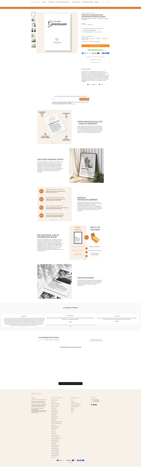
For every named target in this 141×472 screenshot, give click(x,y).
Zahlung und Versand (75, 403)
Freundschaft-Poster (55, 413)
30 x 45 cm (91, 38)
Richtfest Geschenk (54, 440)
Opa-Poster (53, 431)
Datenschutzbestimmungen (76, 405)
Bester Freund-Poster (55, 405)
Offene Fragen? (95, 62)
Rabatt (72, 411)
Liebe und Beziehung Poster (56, 423)
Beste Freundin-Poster (55, 403)
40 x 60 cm (98, 38)
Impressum (73, 401)
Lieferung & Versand (96, 59)
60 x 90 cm (85, 41)
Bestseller (52, 2)
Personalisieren (95, 45)
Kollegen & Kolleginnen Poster (56, 421)
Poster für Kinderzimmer (55, 436)
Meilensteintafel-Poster (55, 426)
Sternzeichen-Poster (55, 447)
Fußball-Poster (54, 415)
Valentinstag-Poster (55, 455)
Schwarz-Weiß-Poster (55, 442)
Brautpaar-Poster (54, 406)
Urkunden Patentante (55, 452)
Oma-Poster (53, 430)
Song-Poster (53, 443)
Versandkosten (90, 24)
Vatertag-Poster (54, 457)
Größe (87, 36)
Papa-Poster (53, 433)
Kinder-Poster (53, 420)
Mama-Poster (53, 425)
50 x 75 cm (105, 38)
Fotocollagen (76, 2)
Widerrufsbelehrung (74, 406)
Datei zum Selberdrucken (94, 41)
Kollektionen (88, 13)
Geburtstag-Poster (54, 416)
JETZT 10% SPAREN (84, 99)
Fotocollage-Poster (54, 411)
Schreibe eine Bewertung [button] (96, 340)
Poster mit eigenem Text (63, 2)
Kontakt (97, 2)
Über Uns (73, 410)
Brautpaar (93, 13)
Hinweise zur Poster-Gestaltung (95, 56)
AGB (72, 400)
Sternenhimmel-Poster (55, 445)
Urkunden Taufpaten (55, 450)
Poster (44, 2)
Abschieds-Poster (54, 400)
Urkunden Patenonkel (55, 453)
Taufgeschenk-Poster (55, 448)
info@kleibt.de (96, 399)
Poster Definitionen (87, 2)
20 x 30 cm (85, 38)
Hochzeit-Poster (54, 418)
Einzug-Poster (53, 408)
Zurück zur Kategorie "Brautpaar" (71, 383)
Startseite (83, 13)
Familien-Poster (54, 410)
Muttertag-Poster (54, 428)
